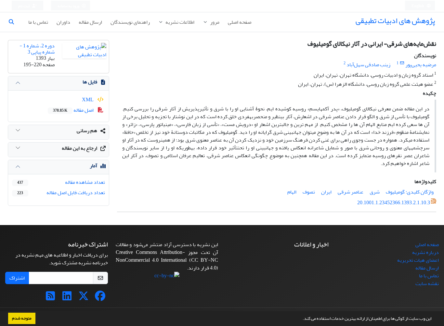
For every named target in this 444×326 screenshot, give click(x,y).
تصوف (309, 192)
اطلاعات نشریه (179, 22)
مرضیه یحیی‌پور (420, 64)
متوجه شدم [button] (22, 318)
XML (88, 100)
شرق (375, 192)
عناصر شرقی (350, 192)
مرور (214, 22)
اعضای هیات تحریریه (418, 260)
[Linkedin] (67, 298)
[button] (301, 319)
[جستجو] (14, 22)
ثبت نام (24, 6)
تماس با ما (38, 22)
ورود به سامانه (69, 6)
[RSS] (50, 298)
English (418, 6)
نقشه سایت (427, 283)
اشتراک (17, 278)
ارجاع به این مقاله (79, 148)
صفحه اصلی (239, 22)
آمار (93, 165)
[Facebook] (100, 298)
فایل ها (90, 82)
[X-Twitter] (83, 298)
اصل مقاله (74, 110)
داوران (63, 22)
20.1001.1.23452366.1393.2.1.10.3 (393, 202)
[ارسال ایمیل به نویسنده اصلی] (401, 63)
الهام (291, 192)
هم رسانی (87, 130)
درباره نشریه (425, 252)
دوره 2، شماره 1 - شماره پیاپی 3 (37, 49)
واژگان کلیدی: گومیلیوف (410, 192)
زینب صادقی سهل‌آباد (368, 64)
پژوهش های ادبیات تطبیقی (395, 20)
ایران (326, 192)
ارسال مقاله (90, 22)
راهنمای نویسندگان (130, 22)
